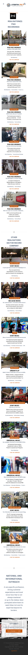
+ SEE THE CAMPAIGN (14, 59)
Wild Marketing (14, 57)
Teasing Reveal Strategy (18, 154)
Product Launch (22, 89)
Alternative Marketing (15, 485)
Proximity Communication (16, 345)
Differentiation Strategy (19, 415)
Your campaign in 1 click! (14, 631)
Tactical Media (14, 89)
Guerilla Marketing (9, 415)
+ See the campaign (15, 278)
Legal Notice (14, 650)
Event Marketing (8, 154)
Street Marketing (14, 450)
